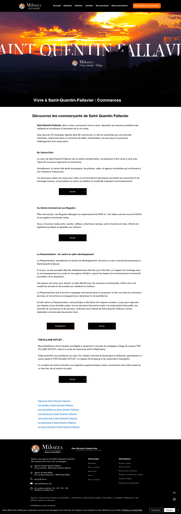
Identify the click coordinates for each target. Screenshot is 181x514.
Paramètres (155, 510)
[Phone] (174, 492)
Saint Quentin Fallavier (52, 466)
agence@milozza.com (43, 484)
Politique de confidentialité (129, 483)
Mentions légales (125, 479)
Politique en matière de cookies (131, 474)
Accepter (169, 510)
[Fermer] (178, 510)
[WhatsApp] (174, 499)
